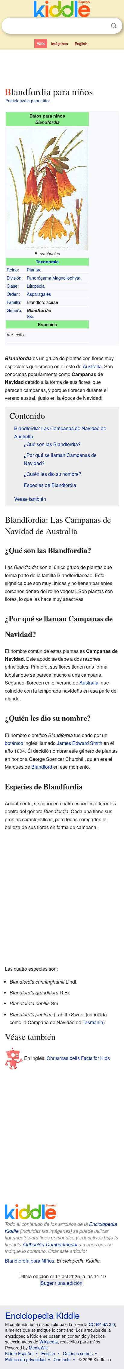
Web (41, 43)
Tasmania (92, 1022)
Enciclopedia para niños (28, 100)
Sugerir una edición (61, 1282)
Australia (92, 366)
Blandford (41, 766)
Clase (12, 286)
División (14, 277)
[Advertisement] (62, 67)
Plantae (34, 269)
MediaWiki (38, 1348)
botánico (14, 743)
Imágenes (59, 43)
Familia (13, 302)
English (81, 43)
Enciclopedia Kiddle (42, 1315)
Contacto (62, 1359)
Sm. (30, 316)
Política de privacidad (25, 1359)
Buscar (114, 25)
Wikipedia (48, 1342)
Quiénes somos (78, 1353)
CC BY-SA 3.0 (102, 1324)
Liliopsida (36, 286)
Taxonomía (47, 262)
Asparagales (39, 294)
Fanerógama (39, 277)
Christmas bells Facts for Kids (78, 1058)
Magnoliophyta (66, 277)
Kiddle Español (19, 1353)
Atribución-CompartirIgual (50, 1244)
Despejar (101, 26)
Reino (12, 269)
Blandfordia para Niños (29, 1260)
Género (14, 310)
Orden (13, 294)
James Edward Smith (79, 743)
